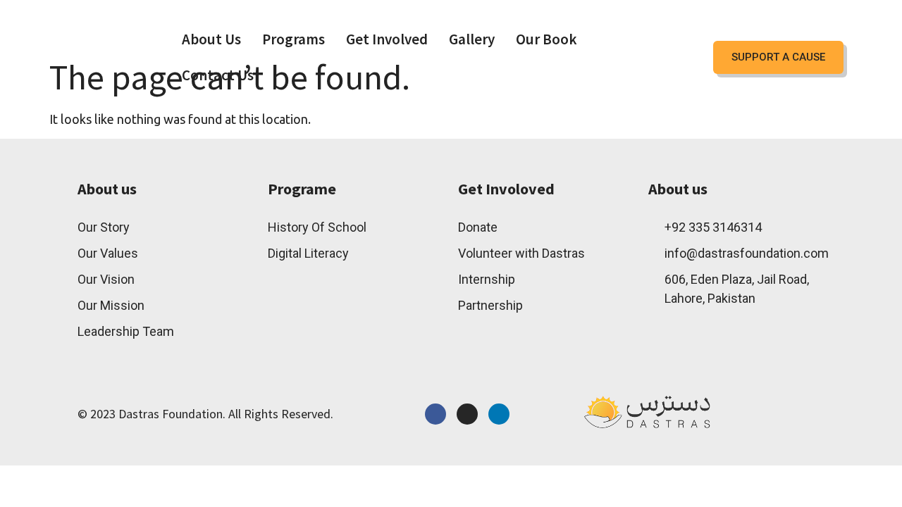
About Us (211, 39)
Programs (293, 39)
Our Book (546, 39)
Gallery (472, 39)
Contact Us (218, 74)
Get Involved (387, 39)
